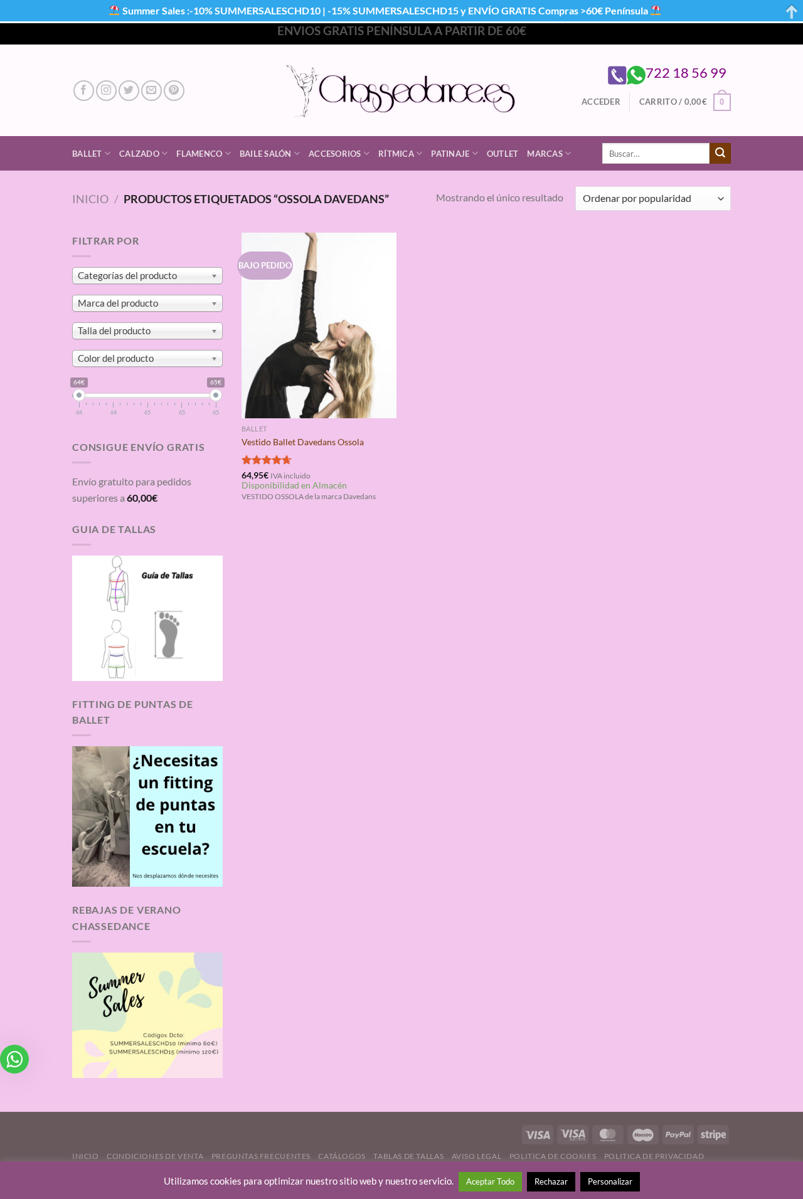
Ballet (87, 154)
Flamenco (199, 154)
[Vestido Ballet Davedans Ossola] (319, 325)
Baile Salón (266, 154)
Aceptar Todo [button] (490, 1181)
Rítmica (396, 154)
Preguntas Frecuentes (261, 1156)
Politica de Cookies (553, 1156)
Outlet (503, 154)
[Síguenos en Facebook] (83, 90)
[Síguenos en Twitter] (129, 90)
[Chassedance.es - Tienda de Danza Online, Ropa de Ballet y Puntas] (402, 90)
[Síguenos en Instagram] (106, 90)
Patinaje (450, 154)
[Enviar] (720, 153)
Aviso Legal (477, 1156)
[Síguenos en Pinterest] (174, 90)
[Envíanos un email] (151, 90)
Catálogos (342, 1156)
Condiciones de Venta (155, 1156)
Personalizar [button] (610, 1181)
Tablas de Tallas (408, 1156)
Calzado (139, 154)
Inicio (90, 199)
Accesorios (335, 154)
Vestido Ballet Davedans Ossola (303, 441)
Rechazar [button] (551, 1181)
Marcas (545, 154)
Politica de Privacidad (654, 1156)
